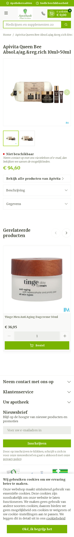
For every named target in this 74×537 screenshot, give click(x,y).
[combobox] (32, 24)
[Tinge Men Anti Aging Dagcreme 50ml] (37, 279)
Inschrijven (37, 443)
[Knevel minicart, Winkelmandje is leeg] (51, 13)
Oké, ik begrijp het (37, 529)
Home (7, 34)
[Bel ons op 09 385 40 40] (43, 13)
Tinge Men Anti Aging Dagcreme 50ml (31, 317)
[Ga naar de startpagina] (25, 13)
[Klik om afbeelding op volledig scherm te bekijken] (37, 92)
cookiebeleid (55, 518)
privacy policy (12, 459)
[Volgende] (67, 92)
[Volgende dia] (66, 232)
